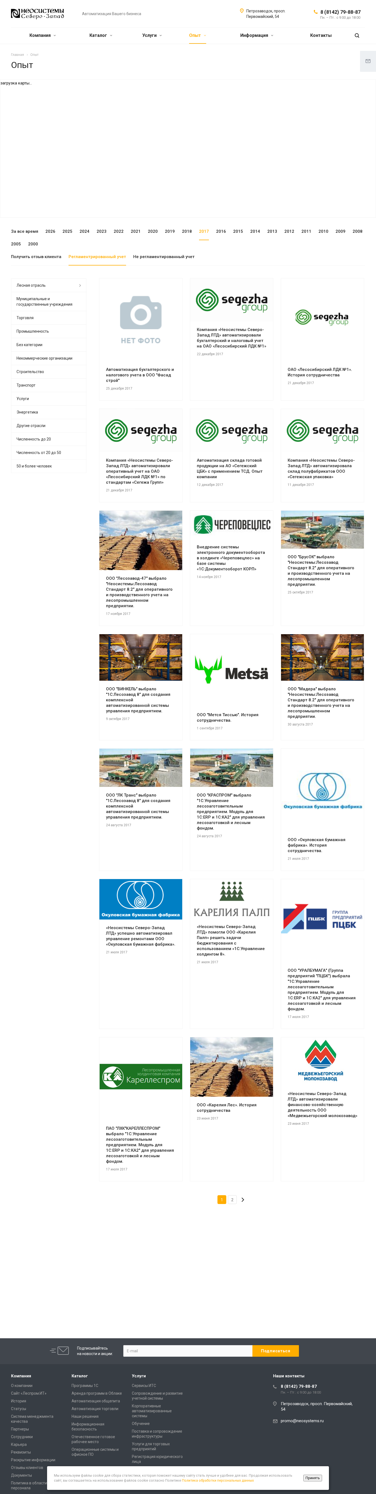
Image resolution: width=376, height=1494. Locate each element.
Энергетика (27, 412)
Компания (40, 35)
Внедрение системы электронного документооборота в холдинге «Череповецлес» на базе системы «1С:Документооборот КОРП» (231, 557)
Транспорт (26, 385)
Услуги (150, 35)
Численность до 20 (34, 439)
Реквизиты (21, 1452)
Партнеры (20, 1429)
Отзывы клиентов (27, 1467)
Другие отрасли (31, 425)
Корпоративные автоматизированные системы (152, 1411)
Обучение (141, 1423)
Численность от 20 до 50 (39, 452)
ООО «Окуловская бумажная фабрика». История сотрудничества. (316, 845)
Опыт (195, 35)
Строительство (30, 372)
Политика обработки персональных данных (218, 1480)
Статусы (18, 1409)
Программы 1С (85, 1385)
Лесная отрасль (31, 285)
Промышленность (33, 331)
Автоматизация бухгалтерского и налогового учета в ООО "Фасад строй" (140, 375)
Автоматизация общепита (96, 1401)
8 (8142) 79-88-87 (340, 12)
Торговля (25, 318)
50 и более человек (34, 466)
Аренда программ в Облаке (97, 1393)
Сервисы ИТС (144, 1385)
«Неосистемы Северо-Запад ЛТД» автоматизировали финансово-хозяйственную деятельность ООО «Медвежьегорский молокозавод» (322, 1104)
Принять (313, 1478)
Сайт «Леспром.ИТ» (29, 1393)
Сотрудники (22, 1437)
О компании (21, 1385)
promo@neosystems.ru (302, 1420)
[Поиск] (357, 36)
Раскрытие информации (33, 1460)
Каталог (98, 35)
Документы (21, 1475)
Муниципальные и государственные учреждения (44, 302)
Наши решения (85, 1416)
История (18, 1401)
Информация (254, 35)
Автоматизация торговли (95, 1409)
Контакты (321, 35)
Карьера (19, 1444)
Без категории (29, 345)
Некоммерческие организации (44, 358)
